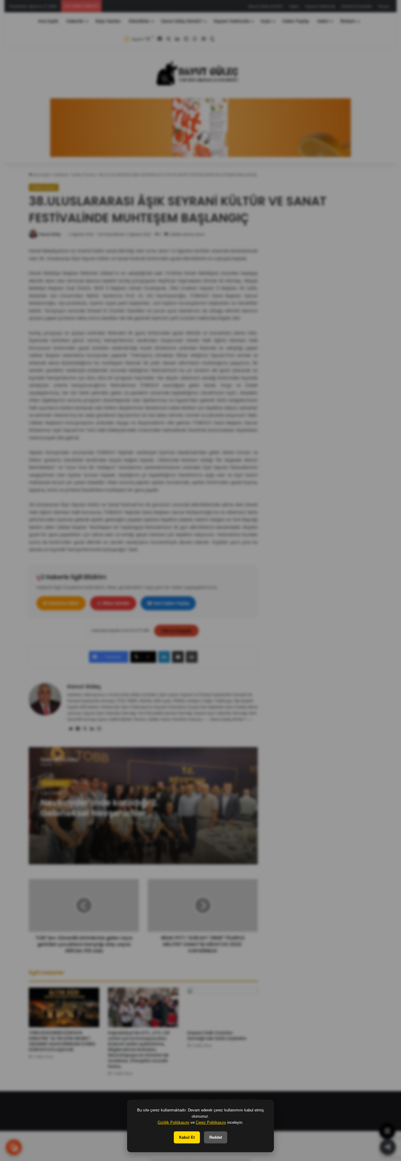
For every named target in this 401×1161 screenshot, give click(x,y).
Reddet (215, 1137)
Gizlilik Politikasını (173, 1122)
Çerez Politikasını (211, 1122)
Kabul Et (187, 1137)
